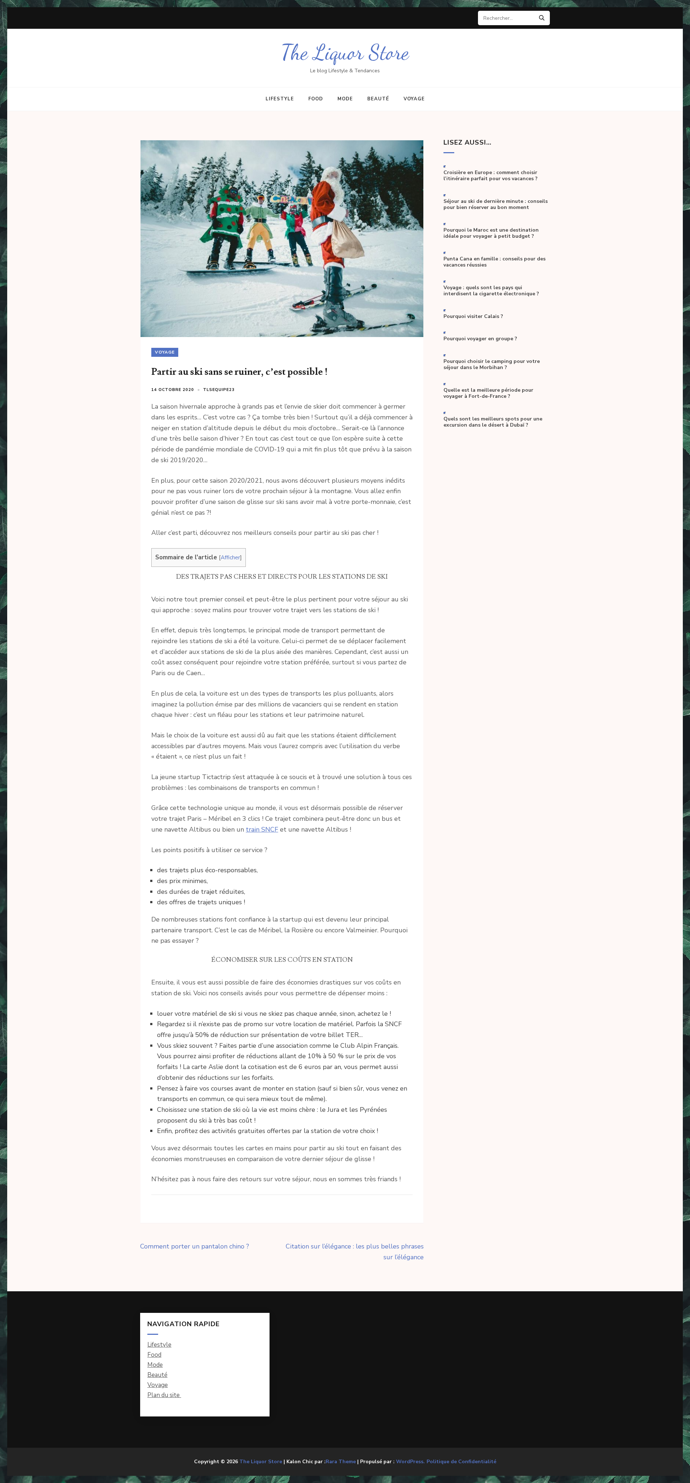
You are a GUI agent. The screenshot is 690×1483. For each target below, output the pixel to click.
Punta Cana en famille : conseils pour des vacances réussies (494, 262)
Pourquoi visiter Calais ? (473, 316)
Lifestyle (280, 99)
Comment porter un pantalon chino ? (194, 1246)
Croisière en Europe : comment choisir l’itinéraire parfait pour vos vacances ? (490, 175)
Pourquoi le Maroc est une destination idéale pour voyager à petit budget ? (491, 233)
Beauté (378, 99)
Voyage (414, 99)
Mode (345, 99)
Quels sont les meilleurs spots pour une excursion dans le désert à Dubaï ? (492, 422)
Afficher (230, 557)
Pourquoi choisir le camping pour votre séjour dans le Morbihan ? (491, 364)
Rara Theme (341, 1461)
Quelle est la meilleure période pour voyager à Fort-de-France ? (488, 393)
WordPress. (410, 1461)
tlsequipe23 (219, 389)
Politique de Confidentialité (461, 1462)
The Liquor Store (345, 52)
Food (315, 99)
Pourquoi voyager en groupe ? (480, 339)
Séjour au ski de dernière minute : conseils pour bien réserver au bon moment (495, 204)
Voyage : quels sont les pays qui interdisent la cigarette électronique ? (491, 291)
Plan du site (164, 1395)
